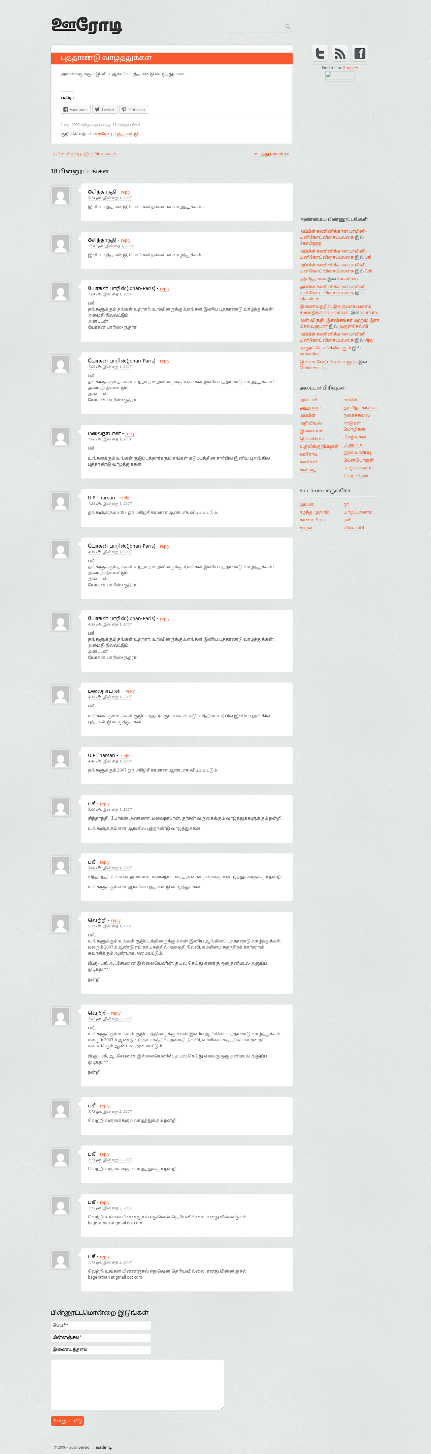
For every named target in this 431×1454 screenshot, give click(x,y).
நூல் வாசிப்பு (357, 452)
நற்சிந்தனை (313, 279)
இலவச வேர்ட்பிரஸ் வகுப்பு (328, 362)
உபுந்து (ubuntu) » (271, 154)
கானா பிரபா (313, 520)
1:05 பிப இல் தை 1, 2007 (109, 367)
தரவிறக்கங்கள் (360, 408)
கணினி (308, 462)
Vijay (369, 340)
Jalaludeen (309, 299)
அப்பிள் (308, 415)
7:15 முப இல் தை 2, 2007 (109, 1208)
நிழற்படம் (353, 445)
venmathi (369, 313)
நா (346, 504)
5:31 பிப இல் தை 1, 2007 (109, 926)
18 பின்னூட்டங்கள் (126, 125)
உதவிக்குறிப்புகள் (319, 446)
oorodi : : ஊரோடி (108, 18)
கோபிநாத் (311, 243)
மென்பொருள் (358, 460)
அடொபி (308, 400)
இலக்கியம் (312, 439)
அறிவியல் (311, 423)
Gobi (369, 271)
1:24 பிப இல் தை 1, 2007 (109, 504)
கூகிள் (350, 400)
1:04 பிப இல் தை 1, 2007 (109, 294)
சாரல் (306, 528)
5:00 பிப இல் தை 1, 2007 (109, 810)
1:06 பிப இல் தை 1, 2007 (109, 439)
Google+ (350, 68)
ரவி (347, 520)
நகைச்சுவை (356, 415)
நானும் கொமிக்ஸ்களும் (325, 348)
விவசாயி (353, 528)
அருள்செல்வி (353, 326)
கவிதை (308, 470)
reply (125, 192)
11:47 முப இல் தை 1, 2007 (110, 246)
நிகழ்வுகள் (354, 437)
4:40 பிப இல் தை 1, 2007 (109, 761)
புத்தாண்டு (126, 134)
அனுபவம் (310, 408)
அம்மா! (307, 504)
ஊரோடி (104, 134)
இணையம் (311, 431)
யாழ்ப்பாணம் (357, 468)
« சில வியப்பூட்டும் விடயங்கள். (85, 154)
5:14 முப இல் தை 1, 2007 (109, 198)
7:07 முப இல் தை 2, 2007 (109, 1019)
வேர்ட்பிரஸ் (355, 476)
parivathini (310, 354)
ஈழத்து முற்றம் (314, 512)
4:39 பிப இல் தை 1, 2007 (109, 552)
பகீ (368, 257)
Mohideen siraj (314, 368)
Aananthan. (348, 279)
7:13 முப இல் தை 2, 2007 (109, 1112)
